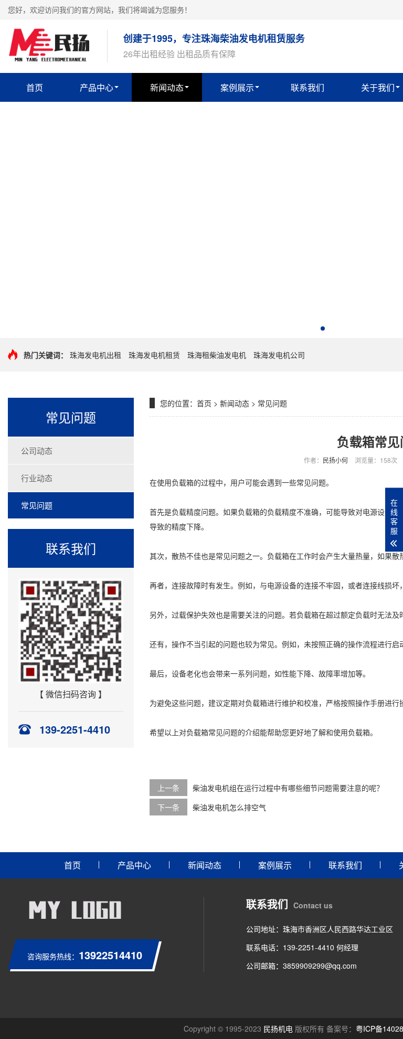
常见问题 (36, 505)
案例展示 (237, 87)
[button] (323, 328)
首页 (34, 87)
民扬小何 (335, 459)
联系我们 (307, 87)
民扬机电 (278, 1028)
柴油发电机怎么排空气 (229, 807)
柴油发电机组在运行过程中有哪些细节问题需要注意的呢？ (288, 787)
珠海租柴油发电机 (216, 354)
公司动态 (36, 450)
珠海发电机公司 (279, 354)
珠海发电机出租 (95, 354)
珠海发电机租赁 (154, 354)
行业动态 (36, 477)
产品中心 (96, 87)
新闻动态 (167, 87)
